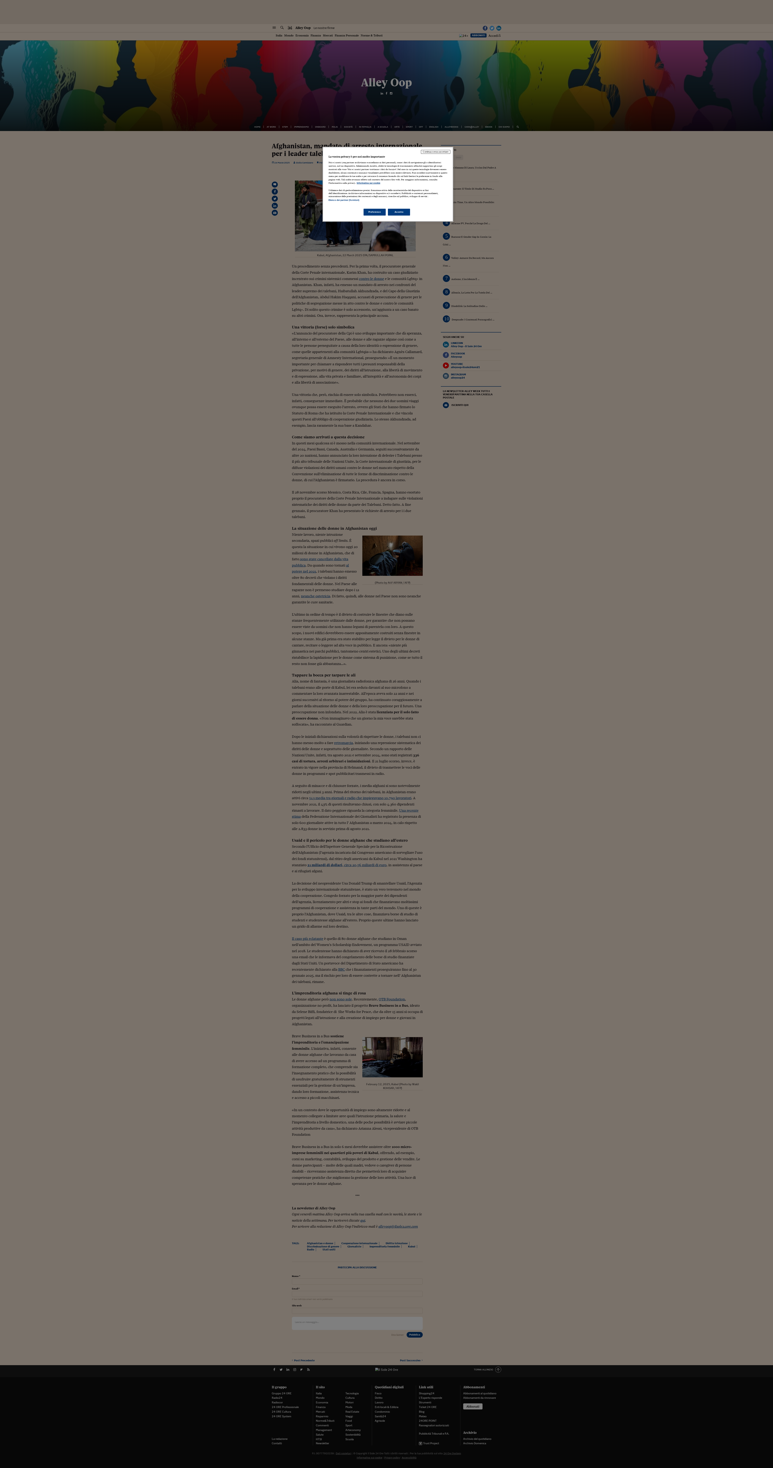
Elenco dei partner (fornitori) (344, 200)
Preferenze (374, 212)
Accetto (399, 212)
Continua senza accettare (436, 152)
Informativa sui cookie (368, 183)
